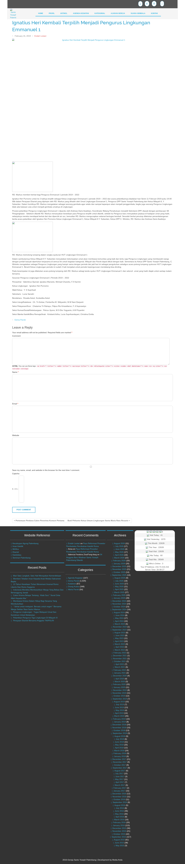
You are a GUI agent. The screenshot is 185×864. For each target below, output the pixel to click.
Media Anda (117, 860)
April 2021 (120, 664)
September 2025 (119, 575)
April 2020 (120, 679)
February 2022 (119, 653)
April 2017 (120, 782)
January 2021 (120, 673)
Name (15, 372)
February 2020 (119, 684)
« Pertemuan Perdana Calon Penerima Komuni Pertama (39, 520)
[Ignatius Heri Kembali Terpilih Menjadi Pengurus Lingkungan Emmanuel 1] (92, 100)
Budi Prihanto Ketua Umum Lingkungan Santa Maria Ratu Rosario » (99, 520)
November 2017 (120, 762)
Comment (16, 336)
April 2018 (119, 748)
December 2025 (119, 566)
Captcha (15, 473)
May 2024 (119, 618)
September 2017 (120, 768)
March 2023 (120, 644)
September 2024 (119, 609)
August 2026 (119, 543)
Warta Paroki (73, 589)
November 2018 (119, 727)
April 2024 (119, 621)
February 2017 (119, 788)
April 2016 (120, 817)
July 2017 (119, 773)
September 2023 (119, 630)
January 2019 (120, 722)
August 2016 (119, 805)
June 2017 (119, 776)
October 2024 (119, 607)
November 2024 (119, 604)
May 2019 (120, 710)
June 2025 (119, 584)
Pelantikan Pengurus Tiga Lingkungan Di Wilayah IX (35, 618)
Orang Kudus (73, 586)
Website (15, 435)
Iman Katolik (18, 546)
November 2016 (119, 797)
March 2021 (120, 667)
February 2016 (119, 822)
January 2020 (119, 687)
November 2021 (120, 658)
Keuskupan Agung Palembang (25, 543)
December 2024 (119, 601)
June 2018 (119, 742)
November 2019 (119, 693)
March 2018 (119, 750)
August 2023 (119, 632)
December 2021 (120, 655)
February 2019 (119, 719)
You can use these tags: (89, 367)
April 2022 (120, 647)
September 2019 (120, 699)
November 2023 (120, 627)
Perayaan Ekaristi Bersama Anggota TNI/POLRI (33, 620)
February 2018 (119, 753)
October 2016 (119, 799)
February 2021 (119, 670)
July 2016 (120, 808)
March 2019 (119, 716)
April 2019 (119, 713)
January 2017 (119, 791)
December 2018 (119, 724)
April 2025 (119, 589)
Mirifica (16, 549)
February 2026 (119, 560)
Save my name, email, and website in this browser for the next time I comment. (46, 470)
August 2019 (119, 702)
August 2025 (119, 578)
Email (15, 404)
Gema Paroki (20, 320)
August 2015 (119, 840)
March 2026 (119, 558)
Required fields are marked (42, 332)
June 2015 (119, 843)
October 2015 (119, 834)
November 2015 (119, 831)
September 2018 (120, 733)
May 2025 (119, 586)
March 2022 (120, 650)
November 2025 (119, 569)
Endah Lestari (74, 543)
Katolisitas (17, 555)
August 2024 (119, 612)
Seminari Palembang (21, 558)
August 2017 (119, 771)
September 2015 (119, 837)
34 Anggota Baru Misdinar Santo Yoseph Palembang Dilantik (84, 557)
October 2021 (120, 661)
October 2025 (119, 572)
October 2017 (120, 765)
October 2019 (119, 696)
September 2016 (120, 802)
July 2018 (120, 739)
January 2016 (119, 825)
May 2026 (119, 552)
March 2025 (119, 592)
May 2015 (120, 845)
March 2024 (120, 624)
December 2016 (119, 794)
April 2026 (119, 555)
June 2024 (119, 615)
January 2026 (119, 563)
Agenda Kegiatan (75, 578)
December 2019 (120, 690)
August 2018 (119, 736)
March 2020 (120, 681)
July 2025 (119, 581)
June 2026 (119, 549)
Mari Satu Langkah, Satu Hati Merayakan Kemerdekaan (37, 576)
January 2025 (119, 598)
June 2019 (119, 707)
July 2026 (119, 546)
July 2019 (120, 704)
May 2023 (119, 638)
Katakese (72, 584)
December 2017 (119, 759)
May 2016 (119, 814)
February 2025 (119, 595)
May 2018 (119, 745)
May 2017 (119, 779)
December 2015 (119, 828)
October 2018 (119, 730)
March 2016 (119, 819)
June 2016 (119, 811)
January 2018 (120, 756)
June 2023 (119, 635)
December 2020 (120, 676)
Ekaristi (16, 552)
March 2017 (120, 785)
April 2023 (119, 641)
